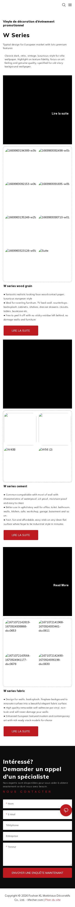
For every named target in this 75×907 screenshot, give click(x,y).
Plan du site (53, 900)
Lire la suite (60, 113)
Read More (61, 585)
